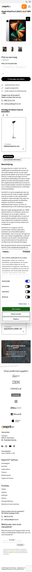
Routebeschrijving (10, 440)
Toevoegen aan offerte (16, 79)
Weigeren (16, 319)
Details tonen (23, 304)
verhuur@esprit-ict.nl (30, 1)
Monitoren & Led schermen (10, 504)
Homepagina (5, 463)
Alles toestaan (16, 309)
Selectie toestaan (16, 314)
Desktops (4, 495)
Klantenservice (6, 475)
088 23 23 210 (9, 100)
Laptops (4, 492)
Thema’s (4, 472)
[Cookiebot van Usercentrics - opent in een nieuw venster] (23, 252)
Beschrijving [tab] (8, 156)
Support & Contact (7, 478)
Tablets (3, 489)
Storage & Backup (7, 501)
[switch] (27, 286)
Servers (3, 498)
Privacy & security (18, 569)
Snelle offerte (5, 469)
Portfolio (4, 466)
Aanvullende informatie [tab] (12, 160)
